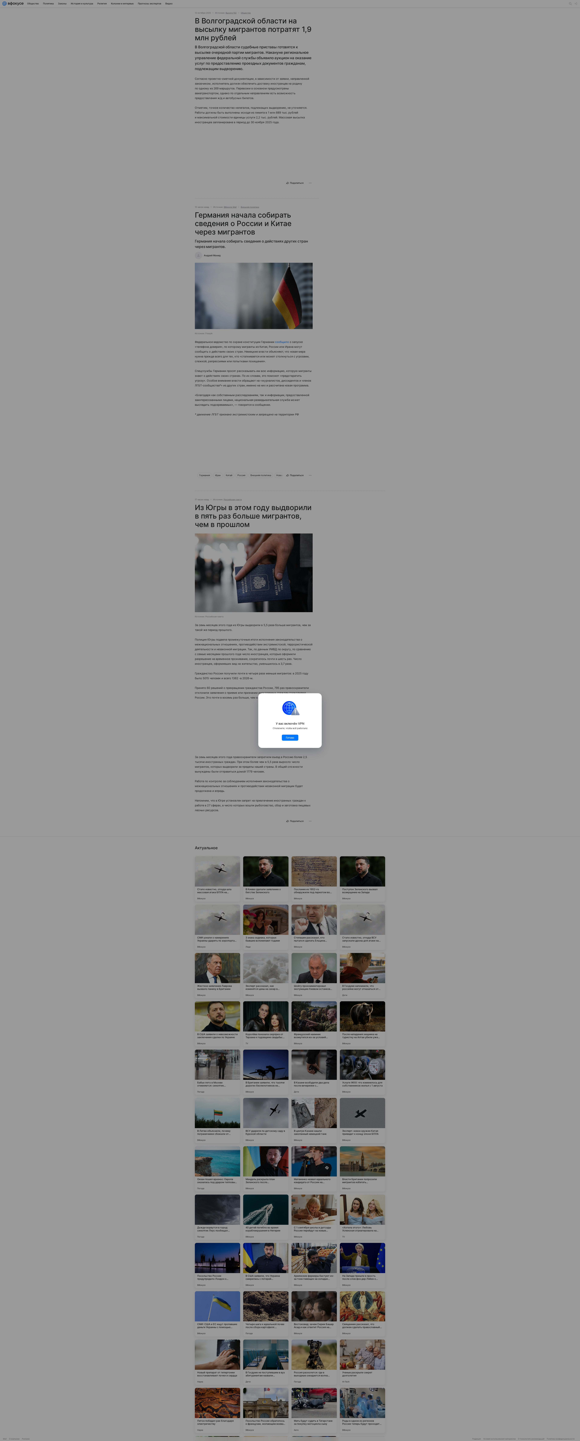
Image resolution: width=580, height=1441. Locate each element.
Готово (290, 737)
